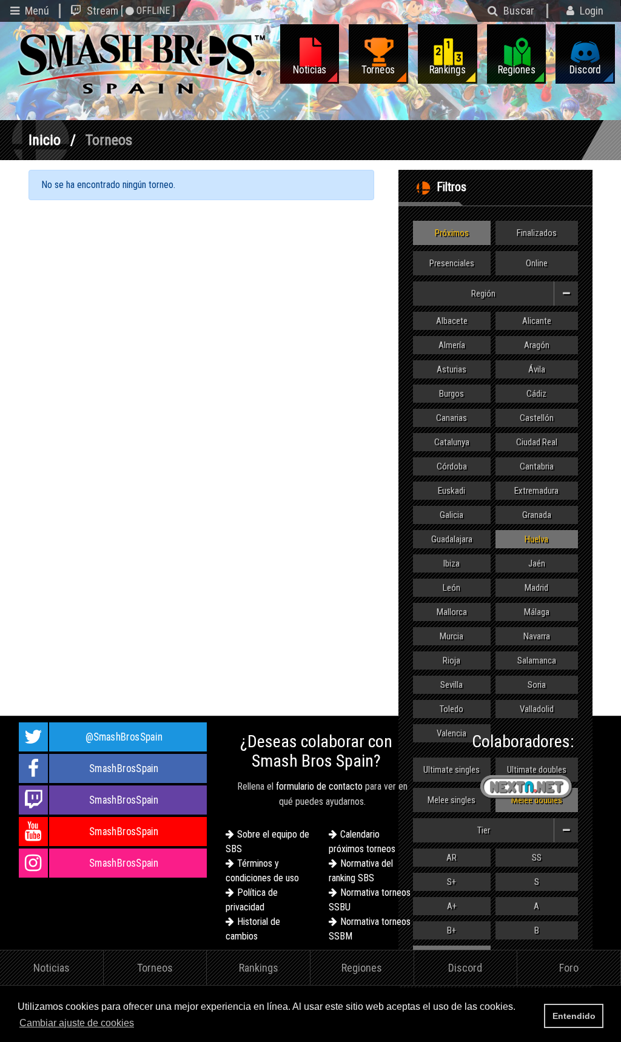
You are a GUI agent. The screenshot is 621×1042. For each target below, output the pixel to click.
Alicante (536, 320)
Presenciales (451, 263)
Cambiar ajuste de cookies (76, 1023)
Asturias (451, 369)
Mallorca (452, 612)
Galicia (451, 514)
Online (537, 263)
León (451, 587)
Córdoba (452, 466)
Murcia (451, 636)
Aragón (536, 345)
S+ (451, 881)
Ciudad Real (536, 442)
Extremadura (536, 490)
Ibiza (451, 563)
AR (451, 857)
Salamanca (536, 660)
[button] (140, 1024)
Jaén (536, 563)
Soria (537, 684)
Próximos (452, 232)
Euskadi (451, 490)
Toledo (451, 709)
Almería (451, 345)
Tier (483, 830)
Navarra (536, 636)
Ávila (536, 369)
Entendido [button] (574, 1016)
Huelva (536, 539)
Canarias (451, 417)
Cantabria (537, 466)
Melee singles (451, 800)
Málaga (536, 612)
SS (537, 857)
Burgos (451, 393)
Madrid (536, 587)
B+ (451, 930)
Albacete (452, 320)
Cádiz (536, 393)
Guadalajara (451, 539)
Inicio (45, 140)
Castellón (537, 417)
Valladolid (537, 709)
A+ (452, 906)
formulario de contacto (319, 786)
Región (483, 293)
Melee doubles (536, 800)
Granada (536, 514)
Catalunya (451, 442)
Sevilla (451, 684)
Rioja (451, 660)
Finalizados (537, 232)
